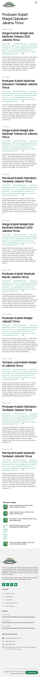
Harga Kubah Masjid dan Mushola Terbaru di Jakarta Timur (19, 133)
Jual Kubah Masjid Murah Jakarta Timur (22, 50)
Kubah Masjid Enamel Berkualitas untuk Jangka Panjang (21, 506)
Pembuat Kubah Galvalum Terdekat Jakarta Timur (19, 179)
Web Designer (6, 43)
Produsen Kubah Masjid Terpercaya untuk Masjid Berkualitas (21, 543)
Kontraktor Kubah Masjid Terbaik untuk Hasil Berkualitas (23, 519)
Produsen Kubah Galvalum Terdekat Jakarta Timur (19, 408)
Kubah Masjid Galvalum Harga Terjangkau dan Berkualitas (20, 526)
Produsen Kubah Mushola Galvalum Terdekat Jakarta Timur (19, 84)
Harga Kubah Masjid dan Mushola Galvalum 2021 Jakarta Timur (18, 227)
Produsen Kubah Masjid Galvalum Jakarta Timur (16, 52)
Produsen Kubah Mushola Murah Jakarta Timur (18, 275)
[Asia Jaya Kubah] (9, 6)
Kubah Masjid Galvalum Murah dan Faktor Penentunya (21, 512)
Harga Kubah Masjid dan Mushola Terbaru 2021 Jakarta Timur (18, 36)
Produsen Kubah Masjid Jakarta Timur (17, 319)
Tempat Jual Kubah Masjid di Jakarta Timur (19, 364)
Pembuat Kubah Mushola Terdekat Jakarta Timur (18, 454)
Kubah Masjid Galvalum (20, 43)
